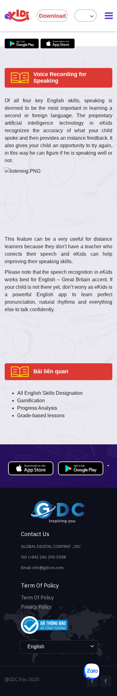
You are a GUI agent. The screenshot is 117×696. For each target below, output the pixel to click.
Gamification (31, 400)
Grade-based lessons (41, 415)
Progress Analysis (37, 408)
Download (52, 16)
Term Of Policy (37, 597)
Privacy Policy (36, 607)
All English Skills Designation (50, 393)
